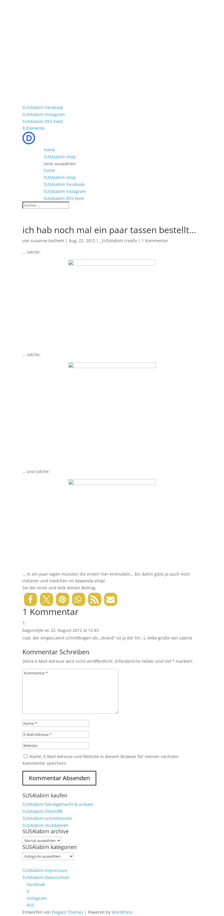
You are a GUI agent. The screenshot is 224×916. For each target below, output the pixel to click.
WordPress (122, 912)
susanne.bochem (47, 240)
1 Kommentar (155, 240)
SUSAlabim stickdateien (45, 825)
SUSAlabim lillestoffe (42, 811)
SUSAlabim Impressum (44, 870)
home (49, 149)
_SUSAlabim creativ (118, 240)
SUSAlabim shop (60, 156)
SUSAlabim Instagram (43, 114)
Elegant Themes (67, 912)
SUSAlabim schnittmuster (47, 818)
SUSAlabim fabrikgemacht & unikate (57, 804)
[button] (30, 599)
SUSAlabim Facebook (42, 107)
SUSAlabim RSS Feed (42, 121)
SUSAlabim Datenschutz (45, 877)
